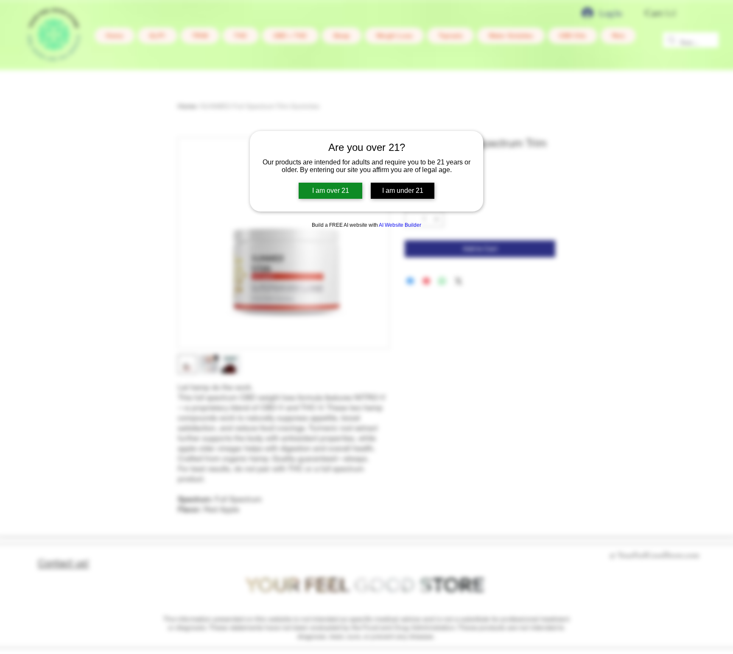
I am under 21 (402, 190)
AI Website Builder (400, 225)
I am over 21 (330, 190)
